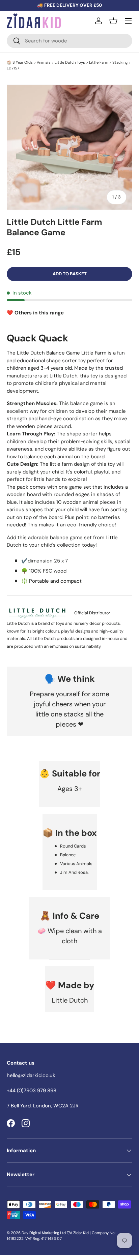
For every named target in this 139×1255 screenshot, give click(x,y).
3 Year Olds (22, 62)
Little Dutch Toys (70, 62)
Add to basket (70, 274)
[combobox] (69, 41)
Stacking (120, 62)
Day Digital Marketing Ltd (44, 1232)
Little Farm (98, 62)
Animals (44, 62)
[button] (113, 20)
